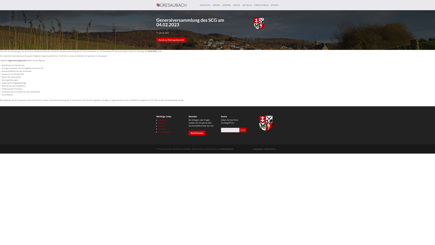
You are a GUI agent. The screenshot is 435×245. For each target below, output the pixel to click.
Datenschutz (270, 149)
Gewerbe (226, 5)
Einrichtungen (261, 5)
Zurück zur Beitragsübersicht (171, 40)
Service (236, 5)
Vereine (216, 5)
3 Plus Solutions (226, 149)
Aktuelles (247, 5)
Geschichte (205, 5)
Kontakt (275, 5)
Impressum (258, 149)
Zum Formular (197, 133)
